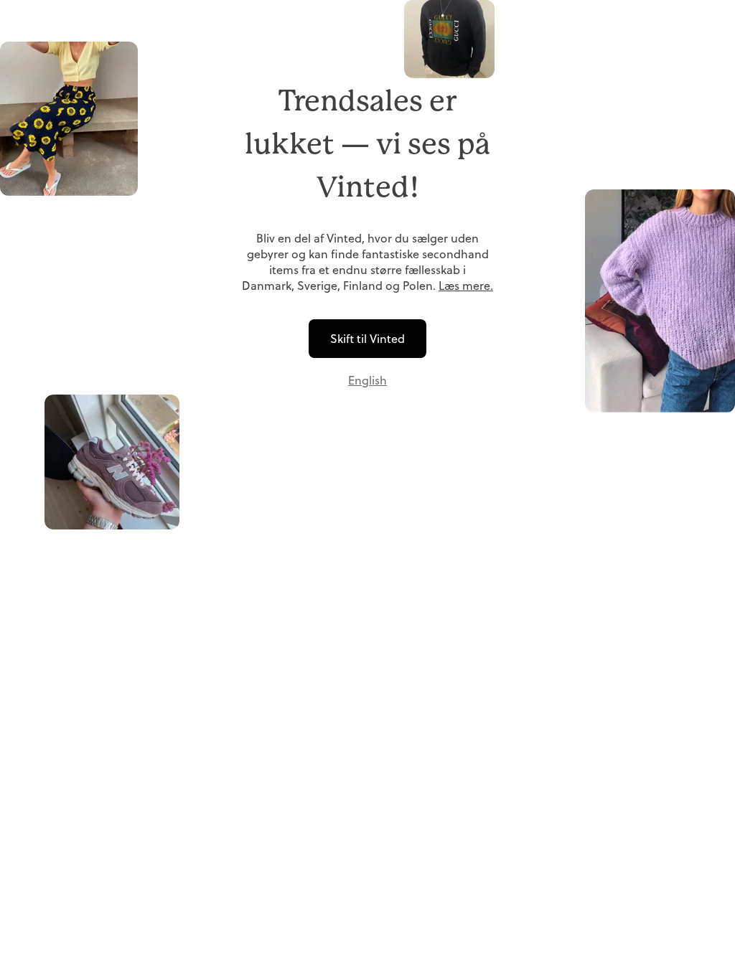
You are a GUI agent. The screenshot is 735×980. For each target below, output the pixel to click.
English (367, 380)
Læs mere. (466, 285)
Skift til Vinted (367, 339)
